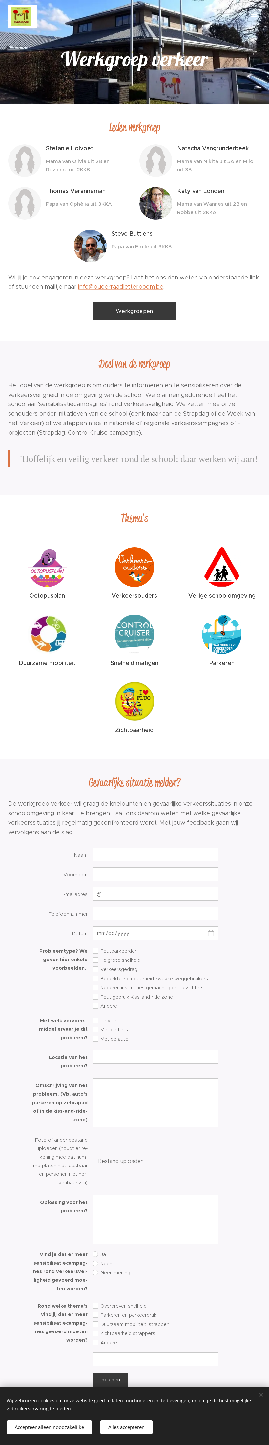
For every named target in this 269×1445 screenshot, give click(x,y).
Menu (254, 16)
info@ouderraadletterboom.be (120, 286)
